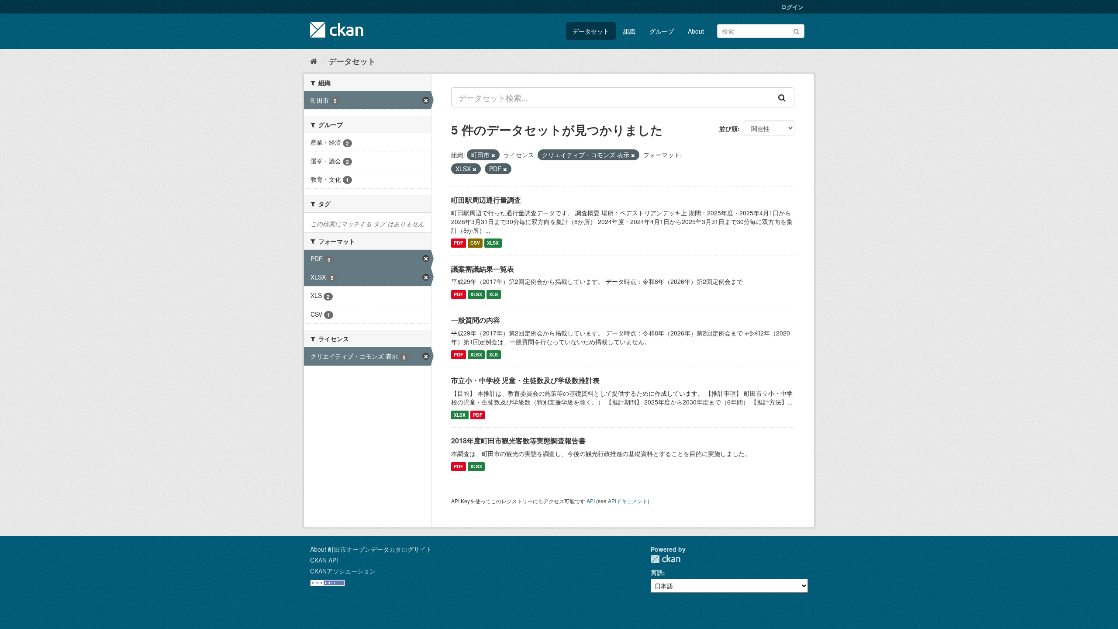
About (696, 31)
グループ (661, 31)
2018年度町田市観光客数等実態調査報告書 (518, 440)
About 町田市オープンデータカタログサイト (371, 549)
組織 (629, 31)
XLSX (493, 243)
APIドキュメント (628, 501)
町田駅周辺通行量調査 (486, 200)
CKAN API (324, 560)
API (591, 501)
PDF (458, 243)
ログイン (792, 7)
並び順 (728, 128)
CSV (475, 243)
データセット (591, 31)
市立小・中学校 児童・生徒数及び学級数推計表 (525, 380)
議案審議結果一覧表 (482, 269)
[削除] (493, 155)
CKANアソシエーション (343, 571)
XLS (493, 294)
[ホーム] (313, 60)
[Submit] (796, 30)
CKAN (665, 558)
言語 (657, 572)
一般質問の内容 (475, 320)
